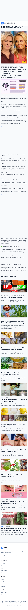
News (2, 568)
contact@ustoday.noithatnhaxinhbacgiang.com (11, 555)
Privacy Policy (4, 592)
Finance (2, 572)
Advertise (3, 586)
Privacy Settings (17, 605)
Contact (2, 581)
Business (3, 565)
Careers (2, 583)
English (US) (9, 605)
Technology (3, 563)
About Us (3, 579)
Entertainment (4, 570)
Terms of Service (4, 594)
